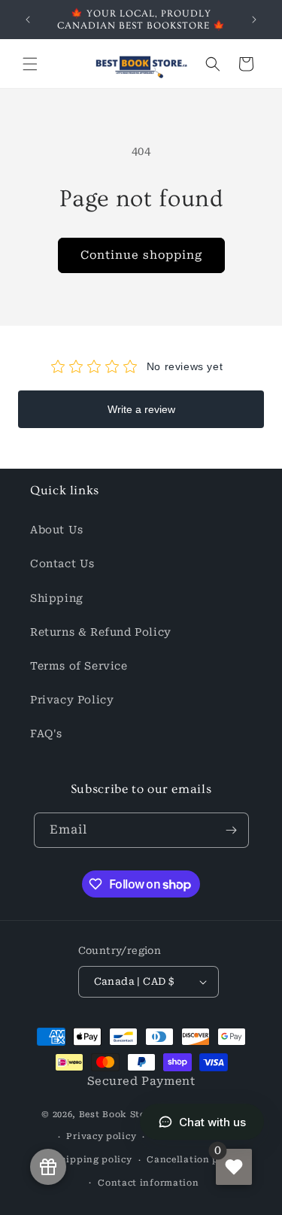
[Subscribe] (231, 830)
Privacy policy (101, 1136)
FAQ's (46, 733)
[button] (30, 63)
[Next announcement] (254, 19)
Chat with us (212, 1122)
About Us (56, 530)
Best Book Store (117, 1114)
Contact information (148, 1183)
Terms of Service (79, 666)
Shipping (56, 598)
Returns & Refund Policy (100, 632)
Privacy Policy (72, 700)
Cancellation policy (194, 1160)
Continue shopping (141, 255)
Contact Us (62, 563)
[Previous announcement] (27, 19)
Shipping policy (93, 1160)
